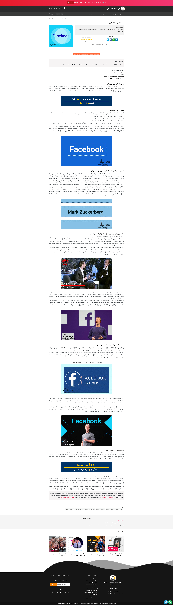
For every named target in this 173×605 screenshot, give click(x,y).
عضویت (57, 14)
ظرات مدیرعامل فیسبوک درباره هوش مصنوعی (115, 78)
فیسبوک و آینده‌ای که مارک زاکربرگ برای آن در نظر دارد (114, 76)
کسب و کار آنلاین (114, 90)
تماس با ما (58, 575)
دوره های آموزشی (115, 14)
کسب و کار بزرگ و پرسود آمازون (108, 497)
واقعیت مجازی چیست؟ (119, 74)
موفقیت (75, 86)
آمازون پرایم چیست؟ (93, 582)
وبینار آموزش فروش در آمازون (91, 592)
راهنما (68, 575)
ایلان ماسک (53, 347)
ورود (62, 14)
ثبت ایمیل (53, 584)
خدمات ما (108, 14)
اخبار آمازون (91, 14)
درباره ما (63, 575)
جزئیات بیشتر (70, 2)
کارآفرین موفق (64, 347)
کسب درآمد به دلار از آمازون (91, 580)
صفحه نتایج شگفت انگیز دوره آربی (67, 497)
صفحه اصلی (122, 14)
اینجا (94, 525)
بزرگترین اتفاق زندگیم (93, 594)
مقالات (96, 14)
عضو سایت (112, 525)
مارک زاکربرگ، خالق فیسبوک (119, 73)
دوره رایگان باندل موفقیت (91, 590)
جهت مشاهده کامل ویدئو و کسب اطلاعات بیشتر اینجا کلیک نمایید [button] (86, 54)
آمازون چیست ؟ (93, 578)
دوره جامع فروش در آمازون (92, 598)
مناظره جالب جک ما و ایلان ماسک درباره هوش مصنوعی (83, 362)
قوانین (52, 575)
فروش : (113, 591)
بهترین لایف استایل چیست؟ (91, 584)
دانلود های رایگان (102, 14)
